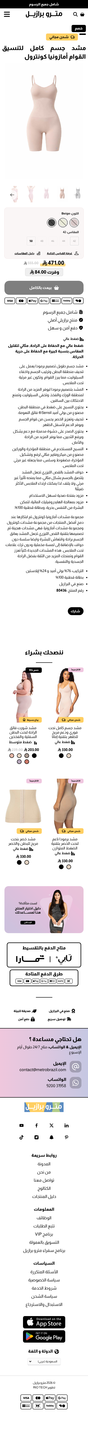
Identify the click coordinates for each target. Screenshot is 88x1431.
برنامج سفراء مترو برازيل (44, 1250)
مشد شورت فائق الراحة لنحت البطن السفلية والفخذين (23, 732)
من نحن (44, 1172)
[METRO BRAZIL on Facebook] (36, 1127)
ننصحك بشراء (44, 652)
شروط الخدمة (44, 1288)
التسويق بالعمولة (44, 1242)
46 (52, 241)
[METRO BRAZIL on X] (51, 1127)
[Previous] (12, 195)
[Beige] (63, 222)
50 (31, 241)
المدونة (44, 1164)
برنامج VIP (44, 1234)
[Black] (51, 222)
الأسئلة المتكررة (44, 1272)
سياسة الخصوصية (44, 1280)
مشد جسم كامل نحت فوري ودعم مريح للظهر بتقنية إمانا (64, 732)
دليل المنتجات (44, 1196)
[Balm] (12, 756)
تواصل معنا (44, 1180)
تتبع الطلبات (44, 1226)
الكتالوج (44, 1188)
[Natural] (69, 756)
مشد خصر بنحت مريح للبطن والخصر (23, 841)
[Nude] (74, 222)
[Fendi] (27, 756)
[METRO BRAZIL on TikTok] (21, 1138)
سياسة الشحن (44, 1296)
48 (41, 241)
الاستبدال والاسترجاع (44, 1304)
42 (74, 241)
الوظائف (44, 1218)
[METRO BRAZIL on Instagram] (36, 1138)
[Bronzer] (27, 762)
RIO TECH (40, 1387)
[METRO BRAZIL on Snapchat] (51, 1138)
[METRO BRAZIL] (44, 14)
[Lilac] (19, 762)
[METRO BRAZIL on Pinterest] (66, 1138)
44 (63, 241)
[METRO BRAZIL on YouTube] (21, 1127)
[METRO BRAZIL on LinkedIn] (66, 1127)
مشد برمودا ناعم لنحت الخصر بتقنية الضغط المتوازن (65, 843)
